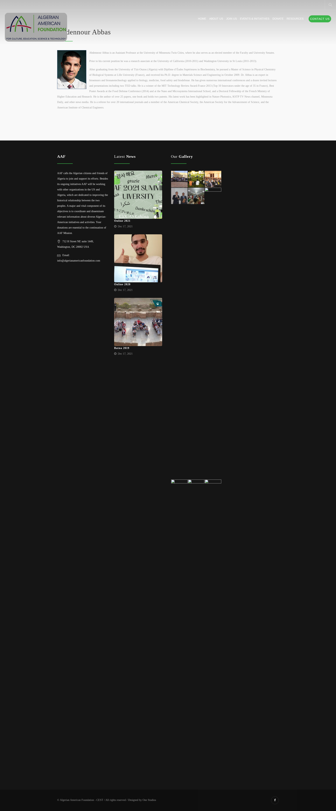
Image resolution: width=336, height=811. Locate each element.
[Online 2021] (138, 195)
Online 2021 (122, 220)
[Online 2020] (138, 258)
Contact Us (320, 18)
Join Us (231, 18)
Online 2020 (122, 284)
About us (216, 18)
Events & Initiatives (254, 18)
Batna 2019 (121, 348)
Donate (278, 18)
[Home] (36, 27)
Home (202, 18)
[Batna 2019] (138, 322)
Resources (295, 18)
